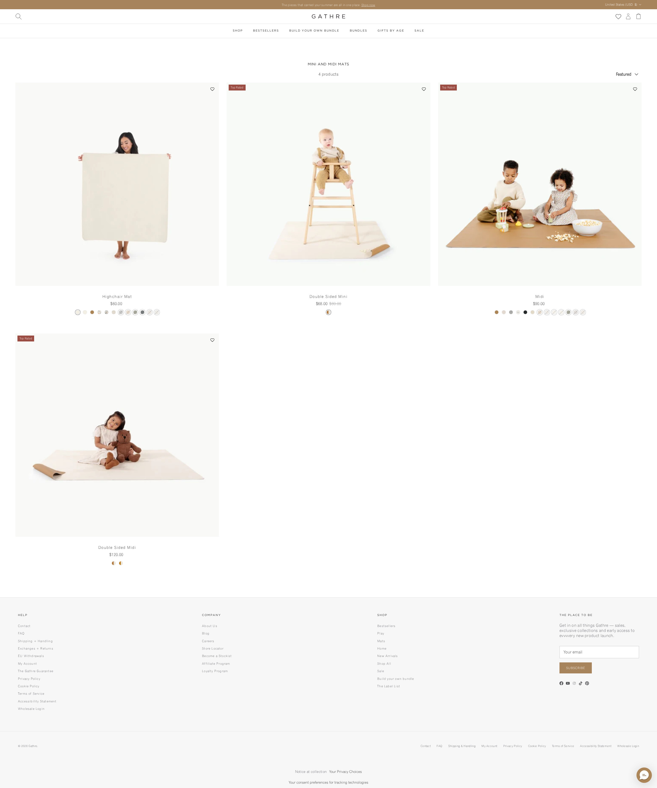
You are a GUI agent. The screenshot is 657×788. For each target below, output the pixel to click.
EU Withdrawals (31, 656)
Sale (419, 30)
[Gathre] (328, 16)
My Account (27, 663)
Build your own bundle (395, 679)
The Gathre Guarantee (35, 671)
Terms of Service (31, 693)
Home (382, 648)
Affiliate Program (216, 663)
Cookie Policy (29, 686)
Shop (238, 30)
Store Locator (213, 648)
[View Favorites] (618, 16)
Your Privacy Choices (345, 772)
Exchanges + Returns (35, 648)
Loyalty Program (215, 671)
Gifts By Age (391, 30)
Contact (24, 626)
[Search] (18, 16)
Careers (208, 641)
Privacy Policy (29, 679)
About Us (209, 626)
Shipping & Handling (462, 746)
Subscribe (575, 668)
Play (380, 633)
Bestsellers (266, 30)
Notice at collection (311, 772)
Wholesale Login (31, 709)
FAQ (21, 633)
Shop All (384, 663)
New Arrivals (387, 656)
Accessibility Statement (37, 701)
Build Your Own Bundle (314, 30)
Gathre (32, 746)
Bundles (358, 30)
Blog (205, 633)
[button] (212, 88)
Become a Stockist (217, 656)
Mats (381, 641)
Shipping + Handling (35, 641)
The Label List (388, 686)
